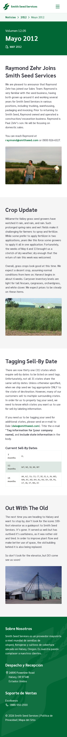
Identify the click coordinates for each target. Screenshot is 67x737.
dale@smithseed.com (25, 425)
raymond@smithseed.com (21, 140)
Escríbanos (11, 700)
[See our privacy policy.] (17, 719)
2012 (23, 17)
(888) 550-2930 (19, 704)
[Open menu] (58, 6)
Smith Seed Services (24, 6)
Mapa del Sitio (27, 719)
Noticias (10, 17)
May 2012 (15, 46)
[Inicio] (6, 6)
